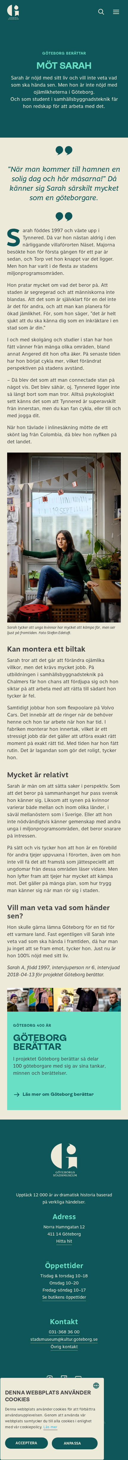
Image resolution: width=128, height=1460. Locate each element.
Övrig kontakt (64, 1346)
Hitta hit (64, 1241)
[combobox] (96, 1386)
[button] (75, 1443)
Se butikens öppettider (64, 1297)
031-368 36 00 (64, 1332)
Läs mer (50, 1427)
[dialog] (52, 1419)
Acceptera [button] (26, 1443)
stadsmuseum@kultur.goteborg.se (64, 1339)
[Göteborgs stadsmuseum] (64, 1167)
